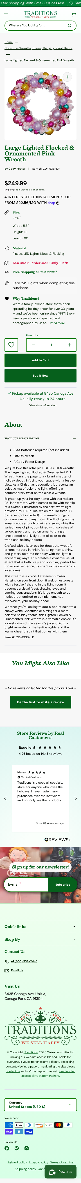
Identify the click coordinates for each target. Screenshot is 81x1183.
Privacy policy (38, 1162)
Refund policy (17, 1162)
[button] (6, 14)
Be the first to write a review (40, 702)
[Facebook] (7, 1148)
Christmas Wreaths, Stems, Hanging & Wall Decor (38, 48)
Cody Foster (17, 169)
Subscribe (62, 885)
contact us (13, 1071)
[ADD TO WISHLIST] (11, 345)
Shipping (9, 189)
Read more (57, 323)
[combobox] (40, 26)
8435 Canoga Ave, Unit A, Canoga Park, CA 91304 (25, 996)
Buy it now (40, 375)
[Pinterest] (17, 1148)
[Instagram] (27, 1148)
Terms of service (62, 1162)
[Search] (70, 25)
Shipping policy (25, 1169)
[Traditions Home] (40, 14)
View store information (42, 405)
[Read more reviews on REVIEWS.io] (57, 840)
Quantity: (32, 335)
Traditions (31, 1052)
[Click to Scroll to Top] (72, 1156)
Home (8, 42)
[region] (40, 798)
